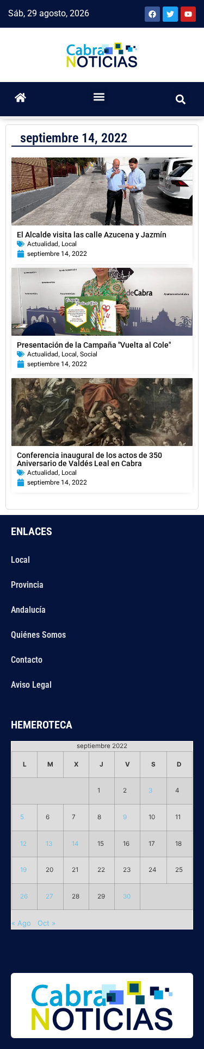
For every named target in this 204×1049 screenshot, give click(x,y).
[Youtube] (188, 14)
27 (49, 896)
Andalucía (28, 610)
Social (88, 354)
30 (127, 896)
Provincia (27, 585)
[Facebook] (152, 14)
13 (49, 843)
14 (75, 843)
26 (24, 896)
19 (23, 870)
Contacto (26, 660)
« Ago (21, 923)
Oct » (46, 923)
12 (23, 843)
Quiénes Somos (38, 635)
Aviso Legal (31, 685)
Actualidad (42, 244)
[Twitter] (170, 14)
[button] (99, 96)
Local (69, 244)
